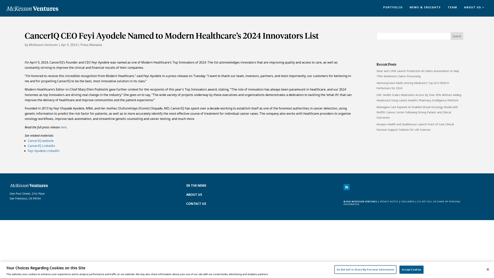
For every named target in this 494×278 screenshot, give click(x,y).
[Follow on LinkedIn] (346, 187)
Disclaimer (407, 201)
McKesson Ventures (43, 45)
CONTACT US (196, 204)
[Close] (488, 269)
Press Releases (91, 45)
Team (452, 7)
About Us (472, 7)
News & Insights (425, 7)
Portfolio (393, 7)
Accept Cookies (411, 269)
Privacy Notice (388, 201)
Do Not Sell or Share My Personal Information (365, 269)
